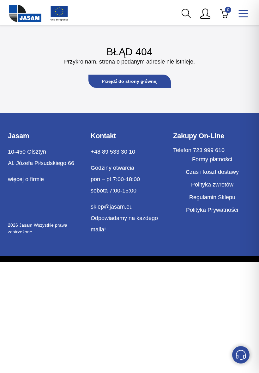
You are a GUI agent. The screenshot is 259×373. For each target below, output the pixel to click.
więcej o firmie (26, 179)
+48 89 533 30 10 (113, 152)
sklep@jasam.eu (112, 207)
